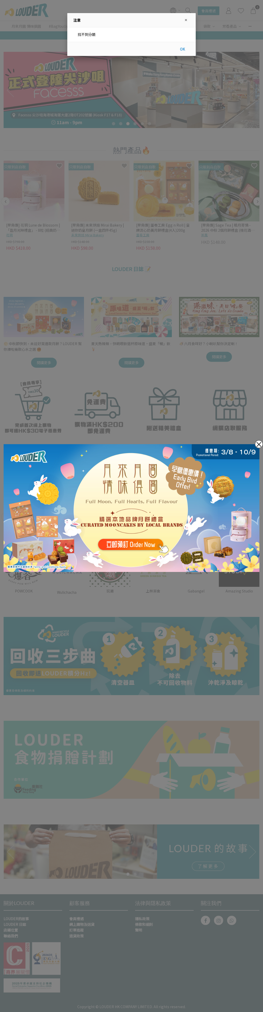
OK (182, 49)
